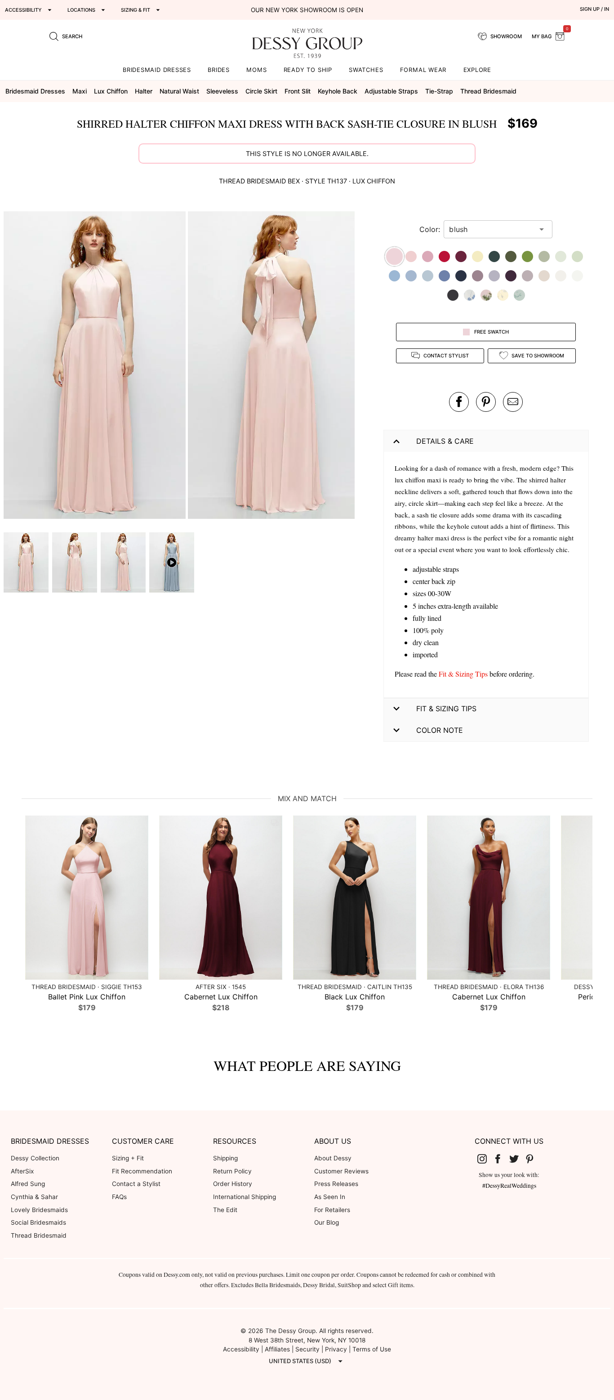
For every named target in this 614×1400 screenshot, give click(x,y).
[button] (96, 366)
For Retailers (332, 1209)
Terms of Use (371, 1349)
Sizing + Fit (128, 1158)
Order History (232, 1183)
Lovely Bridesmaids (39, 1209)
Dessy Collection (35, 1158)
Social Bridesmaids (38, 1222)
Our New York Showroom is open (307, 9)
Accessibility (241, 1349)
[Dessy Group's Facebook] (501, 1158)
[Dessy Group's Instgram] (485, 1158)
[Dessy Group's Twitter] (517, 1158)
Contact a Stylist (136, 1183)
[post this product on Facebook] (459, 402)
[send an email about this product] (513, 402)
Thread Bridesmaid (39, 1235)
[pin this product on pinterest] (486, 402)
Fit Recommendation (142, 1171)
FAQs (119, 1196)
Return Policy (232, 1171)
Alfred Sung (28, 1183)
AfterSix (22, 1171)
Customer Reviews (341, 1171)
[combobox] (491, 229)
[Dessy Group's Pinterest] (533, 1158)
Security (307, 1349)
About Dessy (332, 1158)
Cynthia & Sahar (34, 1196)
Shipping (225, 1158)
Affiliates (277, 1349)
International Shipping (244, 1196)
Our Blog (326, 1222)
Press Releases (336, 1183)
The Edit (225, 1209)
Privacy (336, 1349)
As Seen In (329, 1196)
